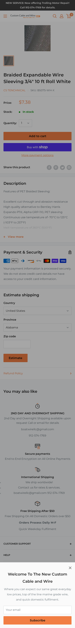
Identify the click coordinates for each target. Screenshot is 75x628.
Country (9, 303)
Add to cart (37, 136)
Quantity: (10, 123)
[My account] (61, 16)
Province (9, 319)
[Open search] (55, 16)
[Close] (70, 567)
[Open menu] (5, 16)
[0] (68, 16)
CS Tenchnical (14, 90)
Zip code (9, 336)
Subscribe (37, 620)
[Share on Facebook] (49, 167)
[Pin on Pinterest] (55, 167)
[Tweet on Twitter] (62, 167)
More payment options (37, 155)
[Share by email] (69, 167)
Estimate (15, 358)
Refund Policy (13, 373)
